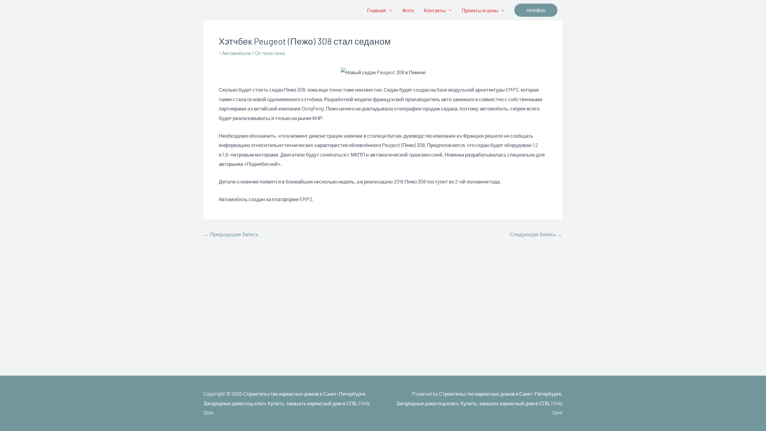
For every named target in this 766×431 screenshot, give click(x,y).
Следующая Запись (536, 234)
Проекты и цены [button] (480, 10)
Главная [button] (376, 10)
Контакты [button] (435, 10)
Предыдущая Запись (231, 234)
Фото (408, 10)
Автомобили (236, 53)
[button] (535, 10)
